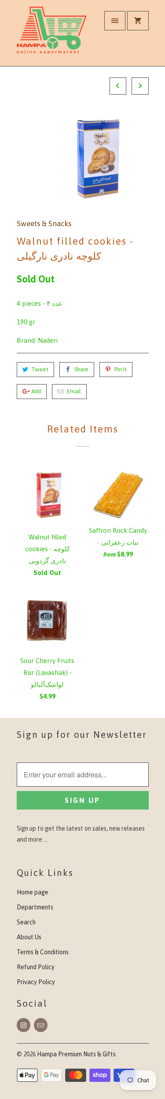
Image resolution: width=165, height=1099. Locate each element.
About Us (29, 937)
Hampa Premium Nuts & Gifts (76, 1054)
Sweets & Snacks (44, 223)
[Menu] (114, 20)
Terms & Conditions (43, 952)
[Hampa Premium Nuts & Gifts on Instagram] (23, 1025)
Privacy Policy (36, 981)
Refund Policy (36, 967)
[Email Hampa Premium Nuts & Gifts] (41, 1025)
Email (74, 391)
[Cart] (137, 20)
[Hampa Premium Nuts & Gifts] (52, 36)
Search (26, 922)
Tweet (39, 369)
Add (36, 391)
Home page (32, 892)
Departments (35, 907)
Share (81, 369)
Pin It (120, 369)
